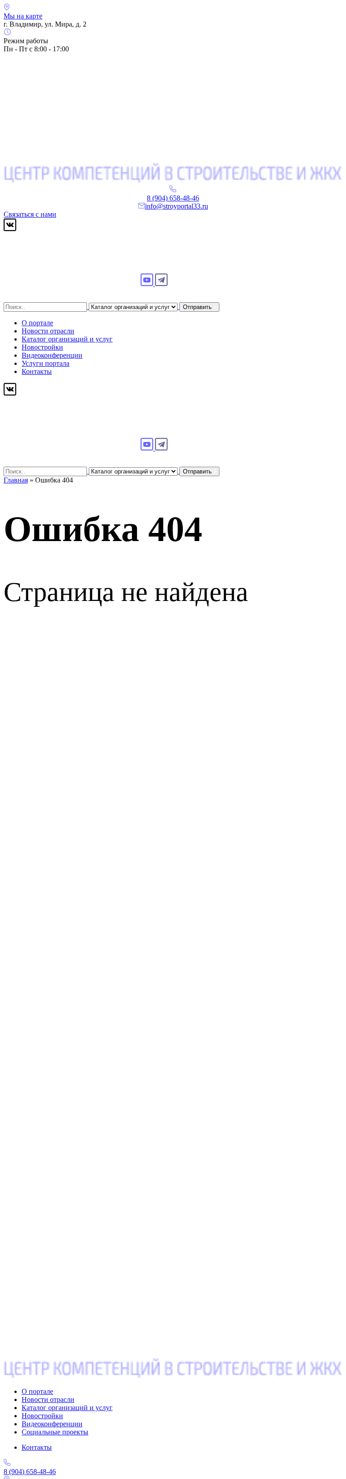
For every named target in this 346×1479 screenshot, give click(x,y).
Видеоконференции (52, 355)
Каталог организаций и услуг (67, 339)
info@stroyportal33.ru (176, 206)
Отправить (198, 307)
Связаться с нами (30, 214)
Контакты (37, 371)
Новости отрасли (48, 331)
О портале (37, 323)
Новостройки (42, 347)
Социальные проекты (55, 1432)
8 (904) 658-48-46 (173, 198)
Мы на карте (23, 16)
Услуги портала (45, 363)
